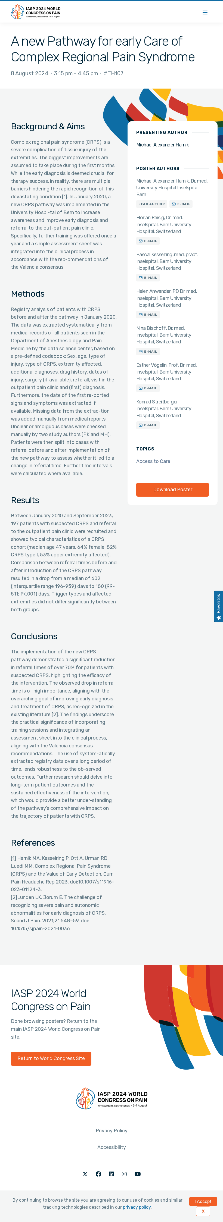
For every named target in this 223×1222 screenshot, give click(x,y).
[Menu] (205, 12)
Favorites (218, 603)
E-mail (184, 204)
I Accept (203, 1201)
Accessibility (111, 1147)
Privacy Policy (112, 1131)
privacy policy (137, 1207)
